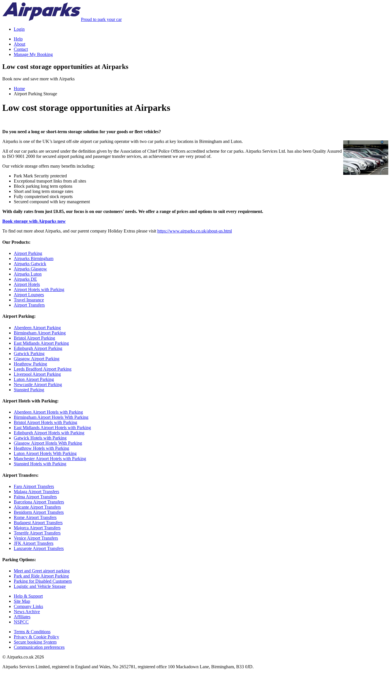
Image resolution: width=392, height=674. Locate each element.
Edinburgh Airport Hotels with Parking (49, 432)
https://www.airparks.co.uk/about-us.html (194, 230)
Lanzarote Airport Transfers (39, 548)
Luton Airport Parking (34, 379)
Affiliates (22, 616)
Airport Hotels (27, 284)
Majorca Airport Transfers (37, 527)
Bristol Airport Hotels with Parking (45, 422)
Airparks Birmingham (33, 258)
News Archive (27, 611)
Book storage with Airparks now (34, 221)
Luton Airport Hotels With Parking (45, 453)
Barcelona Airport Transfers (39, 501)
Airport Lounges (29, 294)
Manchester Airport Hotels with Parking (50, 458)
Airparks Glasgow (30, 268)
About (19, 44)
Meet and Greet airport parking (42, 570)
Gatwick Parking (29, 353)
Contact (21, 49)
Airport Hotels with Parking (39, 289)
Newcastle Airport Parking (38, 384)
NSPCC (21, 621)
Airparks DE (25, 279)
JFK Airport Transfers (33, 543)
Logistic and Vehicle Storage (40, 586)
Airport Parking (28, 253)
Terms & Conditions (32, 631)
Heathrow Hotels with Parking (41, 448)
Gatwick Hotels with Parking (40, 437)
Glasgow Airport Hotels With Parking (48, 443)
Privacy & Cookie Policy (36, 636)
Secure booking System (35, 642)
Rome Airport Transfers (35, 517)
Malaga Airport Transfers (36, 491)
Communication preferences (39, 647)
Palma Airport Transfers (35, 496)
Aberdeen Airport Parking (37, 327)
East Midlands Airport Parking (41, 343)
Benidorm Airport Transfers (39, 512)
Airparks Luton (28, 274)
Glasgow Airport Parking (36, 358)
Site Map (22, 601)
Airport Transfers (29, 305)
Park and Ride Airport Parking (41, 576)
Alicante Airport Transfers (37, 507)
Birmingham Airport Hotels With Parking (51, 417)
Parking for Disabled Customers (43, 581)
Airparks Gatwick (30, 263)
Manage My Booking (33, 54)
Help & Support (28, 596)
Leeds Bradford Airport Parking (42, 369)
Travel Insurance (29, 299)
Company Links (28, 606)
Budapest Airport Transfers (38, 522)
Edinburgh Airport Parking (38, 348)
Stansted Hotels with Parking (40, 463)
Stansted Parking (29, 389)
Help (18, 38)
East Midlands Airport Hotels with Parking (52, 427)
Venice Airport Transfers (36, 538)
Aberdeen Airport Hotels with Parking (48, 412)
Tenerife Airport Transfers (37, 532)
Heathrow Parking (30, 363)
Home (19, 88)
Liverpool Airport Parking (37, 374)
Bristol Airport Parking (34, 338)
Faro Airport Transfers (34, 486)
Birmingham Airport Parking (40, 332)
